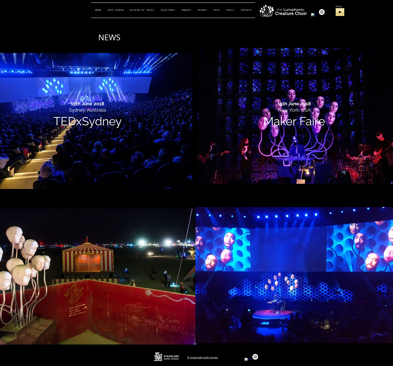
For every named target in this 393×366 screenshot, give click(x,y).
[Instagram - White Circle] (322, 12)
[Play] (340, 12)
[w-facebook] (314, 16)
